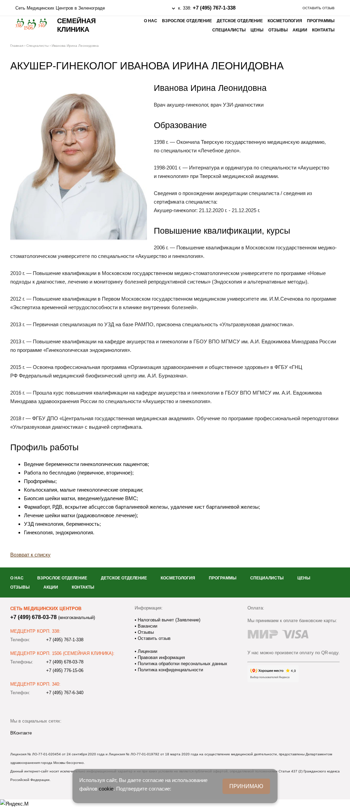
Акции (300, 30)
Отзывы (278, 30)
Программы (321, 20)
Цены (257, 30)
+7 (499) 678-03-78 (33, 617)
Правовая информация (160, 657)
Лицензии (146, 651)
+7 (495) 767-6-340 (64, 692)
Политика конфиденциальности (169, 669)
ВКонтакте (21, 733)
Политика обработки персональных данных (181, 663)
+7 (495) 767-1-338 (214, 8)
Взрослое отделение (187, 20)
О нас (150, 20)
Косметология (285, 20)
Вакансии (146, 626)
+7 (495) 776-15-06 (64, 670)
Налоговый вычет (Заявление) (168, 619)
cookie (106, 789)
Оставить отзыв (318, 8)
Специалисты (229, 30)
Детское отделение (240, 20)
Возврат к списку (30, 555)
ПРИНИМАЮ (246, 786)
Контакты (323, 30)
